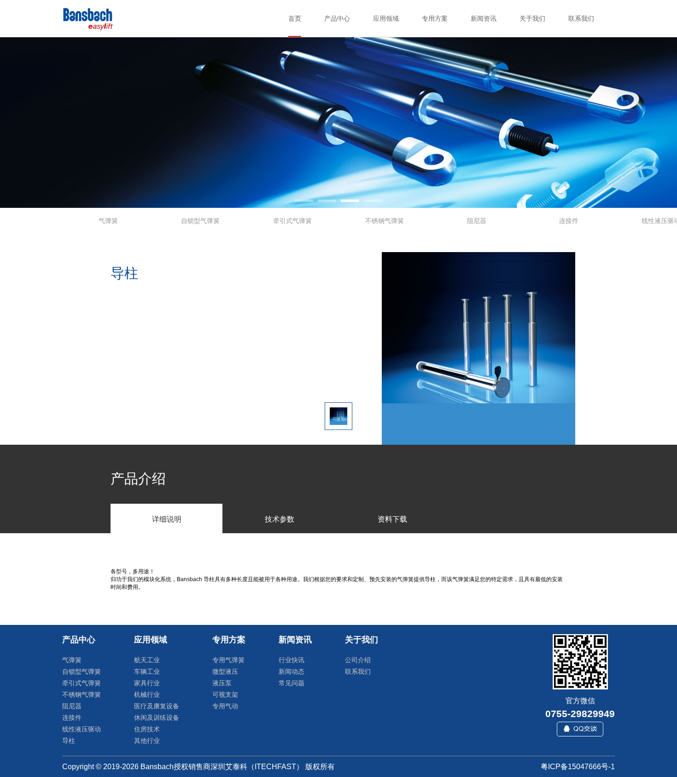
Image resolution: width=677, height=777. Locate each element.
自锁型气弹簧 (81, 671)
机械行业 (147, 694)
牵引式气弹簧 (81, 683)
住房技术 (147, 729)
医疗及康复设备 (156, 706)
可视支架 (225, 694)
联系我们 (358, 671)
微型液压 (225, 671)
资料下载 (392, 519)
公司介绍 (358, 660)
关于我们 (361, 639)
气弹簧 (72, 660)
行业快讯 (291, 660)
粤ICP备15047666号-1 (578, 767)
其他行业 (147, 740)
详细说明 (166, 519)
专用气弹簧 (228, 660)
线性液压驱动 (81, 729)
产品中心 (78, 639)
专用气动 (225, 706)
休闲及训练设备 (156, 717)
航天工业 (147, 660)
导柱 (68, 740)
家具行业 (147, 683)
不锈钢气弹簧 (81, 694)
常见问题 (291, 683)
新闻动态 (291, 671)
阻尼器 (72, 706)
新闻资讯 (295, 639)
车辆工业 (147, 671)
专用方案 (228, 639)
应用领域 (150, 639)
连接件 (72, 717)
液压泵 (222, 683)
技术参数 (279, 519)
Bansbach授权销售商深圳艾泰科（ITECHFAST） (221, 767)
